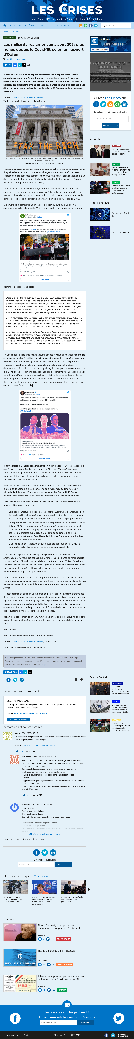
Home (5, 32)
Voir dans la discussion (18, 719)
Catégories (31, 25)
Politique (116, 146)
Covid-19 (10, 59)
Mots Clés (46, 25)
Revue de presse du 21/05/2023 (56, 950)
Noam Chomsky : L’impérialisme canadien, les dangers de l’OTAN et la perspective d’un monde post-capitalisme (59, 927)
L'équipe (26, 1035)
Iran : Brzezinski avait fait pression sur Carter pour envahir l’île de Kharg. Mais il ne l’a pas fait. (121, 171)
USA (24, 59)
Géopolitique (63, 939)
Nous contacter (12, 1035)
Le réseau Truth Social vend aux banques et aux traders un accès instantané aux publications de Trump (121, 189)
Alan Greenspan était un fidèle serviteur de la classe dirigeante (121, 151)
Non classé (117, 683)
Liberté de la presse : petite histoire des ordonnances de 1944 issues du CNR (61, 978)
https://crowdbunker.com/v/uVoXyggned (31, 713)
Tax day (18, 59)
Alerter (32, 751)
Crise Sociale (15, 32)
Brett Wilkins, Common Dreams (27, 97)
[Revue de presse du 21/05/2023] (20, 958)
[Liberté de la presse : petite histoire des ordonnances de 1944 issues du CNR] (20, 983)
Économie (117, 720)
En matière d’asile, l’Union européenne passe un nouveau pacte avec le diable (120, 708)
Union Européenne (120, 232)
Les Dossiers (14, 25)
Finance (116, 182)
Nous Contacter (65, 25)
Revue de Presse (64, 965)
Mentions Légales (62, 1035)
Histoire (62, 990)
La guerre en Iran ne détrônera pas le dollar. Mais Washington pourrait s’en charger (121, 726)
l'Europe (116, 702)
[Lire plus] (44, 665)
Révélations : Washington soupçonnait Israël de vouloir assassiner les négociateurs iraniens (120, 690)
